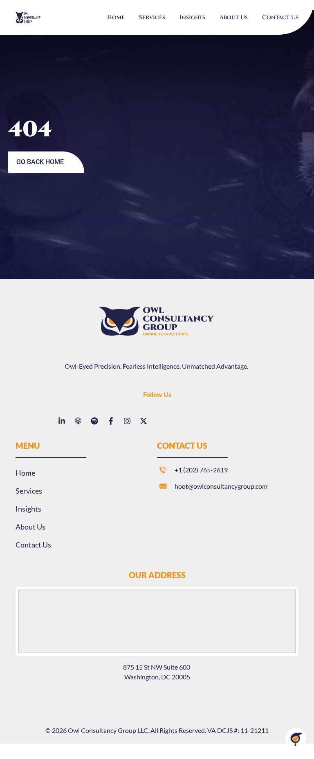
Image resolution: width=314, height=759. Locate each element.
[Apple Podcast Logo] (78, 421)
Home (116, 17)
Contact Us (280, 17)
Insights (192, 17)
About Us (234, 17)
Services (152, 17)
